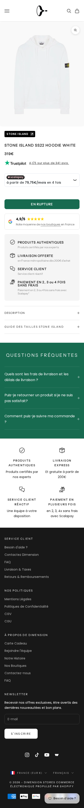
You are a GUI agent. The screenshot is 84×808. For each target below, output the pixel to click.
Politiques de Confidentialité (26, 606)
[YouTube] (47, 755)
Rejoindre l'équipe (18, 650)
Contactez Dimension (21, 554)
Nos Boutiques (15, 665)
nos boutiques (51, 224)
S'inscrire (21, 734)
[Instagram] (27, 755)
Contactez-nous (17, 673)
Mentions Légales (17, 599)
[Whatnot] (57, 755)
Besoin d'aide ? (16, 547)
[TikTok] (37, 755)
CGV (7, 614)
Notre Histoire (14, 658)
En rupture (42, 204)
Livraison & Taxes (17, 569)
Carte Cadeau (15, 643)
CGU (7, 621)
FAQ (7, 562)
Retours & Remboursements (26, 577)
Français (61, 772)
